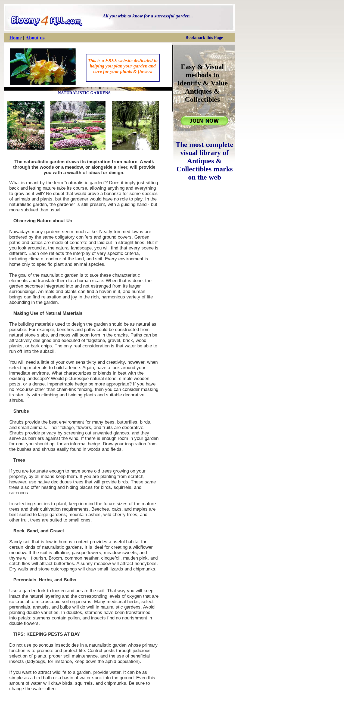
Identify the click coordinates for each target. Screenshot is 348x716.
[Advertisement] (205, 634)
